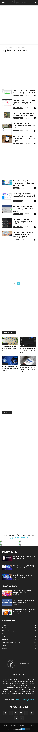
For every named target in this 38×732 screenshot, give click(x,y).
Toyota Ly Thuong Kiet (22, 687)
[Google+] (16, 713)
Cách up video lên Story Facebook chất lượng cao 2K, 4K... (28, 369)
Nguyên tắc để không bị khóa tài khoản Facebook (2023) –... (10, 368)
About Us (6, 725)
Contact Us (31, 725)
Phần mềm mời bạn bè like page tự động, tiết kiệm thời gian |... (23, 209)
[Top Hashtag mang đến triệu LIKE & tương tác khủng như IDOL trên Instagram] (7, 593)
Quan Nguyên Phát (8, 687)
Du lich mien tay (21, 689)
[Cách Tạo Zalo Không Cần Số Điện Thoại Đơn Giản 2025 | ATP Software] (7, 567)
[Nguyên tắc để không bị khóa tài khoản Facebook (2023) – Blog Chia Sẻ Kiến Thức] (10, 360)
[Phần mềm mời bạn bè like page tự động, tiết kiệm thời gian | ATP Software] (7, 209)
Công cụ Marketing (18, 95)
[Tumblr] (32, 713)
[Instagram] (21, 713)
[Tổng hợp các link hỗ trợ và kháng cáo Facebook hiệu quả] (7, 602)
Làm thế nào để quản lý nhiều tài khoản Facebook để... (10, 349)
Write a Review (22, 725)
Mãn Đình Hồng (25, 691)
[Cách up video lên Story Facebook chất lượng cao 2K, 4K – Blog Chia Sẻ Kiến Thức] (28, 361)
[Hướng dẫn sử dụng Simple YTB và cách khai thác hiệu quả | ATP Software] (7, 558)
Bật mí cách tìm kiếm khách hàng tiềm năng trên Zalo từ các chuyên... (24, 138)
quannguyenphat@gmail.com (25, 700)
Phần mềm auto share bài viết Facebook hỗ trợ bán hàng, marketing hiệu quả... (23, 234)
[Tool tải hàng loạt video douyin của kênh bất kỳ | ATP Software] (7, 91)
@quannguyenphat (19, 538)
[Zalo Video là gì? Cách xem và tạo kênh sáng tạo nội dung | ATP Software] (7, 115)
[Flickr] (11, 713)
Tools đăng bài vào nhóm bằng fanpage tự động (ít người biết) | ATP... (24, 196)
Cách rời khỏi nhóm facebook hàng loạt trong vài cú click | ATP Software (23, 221)
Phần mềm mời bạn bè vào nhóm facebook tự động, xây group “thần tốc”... (23, 183)
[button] (35, 2)
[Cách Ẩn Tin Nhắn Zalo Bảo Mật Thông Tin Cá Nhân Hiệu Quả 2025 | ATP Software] (7, 577)
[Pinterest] (26, 713)
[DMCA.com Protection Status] (25, 729)
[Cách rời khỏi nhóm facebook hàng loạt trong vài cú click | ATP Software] (7, 223)
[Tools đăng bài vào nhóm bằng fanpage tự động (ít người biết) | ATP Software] (7, 196)
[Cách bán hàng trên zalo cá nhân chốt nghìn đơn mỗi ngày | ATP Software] (7, 131)
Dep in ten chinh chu (17, 693)
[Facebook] (5, 713)
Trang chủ (4, 47)
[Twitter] (16, 718)
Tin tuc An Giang (13, 691)
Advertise (13, 725)
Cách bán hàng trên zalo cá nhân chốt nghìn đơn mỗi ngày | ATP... (24, 125)
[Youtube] (22, 718)
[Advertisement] (19, 25)
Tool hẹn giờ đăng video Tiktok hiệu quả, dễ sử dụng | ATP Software (24, 102)
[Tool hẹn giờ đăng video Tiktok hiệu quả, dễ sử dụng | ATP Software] (7, 102)
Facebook (15, 188)
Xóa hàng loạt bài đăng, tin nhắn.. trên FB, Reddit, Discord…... (27, 350)
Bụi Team (11, 689)
